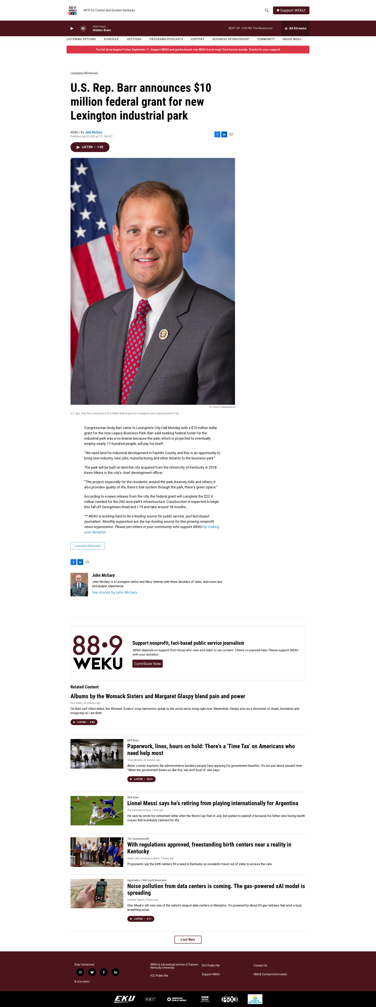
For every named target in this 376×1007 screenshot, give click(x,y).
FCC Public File (159, 975)
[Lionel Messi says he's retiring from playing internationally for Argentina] (96, 810)
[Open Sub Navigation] (69, 45)
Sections (134, 39)
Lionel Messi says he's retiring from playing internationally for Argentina (212, 803)
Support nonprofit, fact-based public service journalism (188, 643)
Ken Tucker (76, 703)
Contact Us (260, 965)
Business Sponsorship (230, 39)
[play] (71, 28)
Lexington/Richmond (84, 73)
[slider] (89, 28)
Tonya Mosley (134, 760)
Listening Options (81, 39)
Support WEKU (211, 974)
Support (197, 39)
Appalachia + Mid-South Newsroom (146, 880)
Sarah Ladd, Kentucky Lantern (143, 858)
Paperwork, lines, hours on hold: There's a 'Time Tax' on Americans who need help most (211, 749)
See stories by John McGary (114, 592)
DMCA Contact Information (270, 974)
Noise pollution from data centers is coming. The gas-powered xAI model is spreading (216, 889)
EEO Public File (211, 965)
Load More (188, 939)
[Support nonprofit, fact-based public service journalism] (98, 653)
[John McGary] (79, 584)
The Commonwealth (138, 838)
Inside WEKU (292, 39)
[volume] (83, 28)
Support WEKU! (293, 10)
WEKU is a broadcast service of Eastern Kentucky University (174, 966)
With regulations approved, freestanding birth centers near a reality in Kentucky (209, 848)
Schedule (111, 39)
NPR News (133, 740)
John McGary (93, 132)
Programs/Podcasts (166, 39)
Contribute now (147, 663)
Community (266, 39)
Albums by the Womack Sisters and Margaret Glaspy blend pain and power (157, 696)
